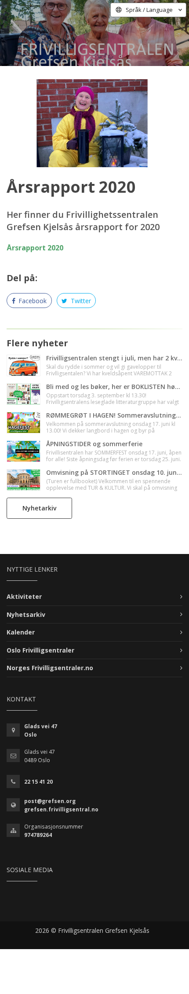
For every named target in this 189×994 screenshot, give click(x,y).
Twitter (80, 301)
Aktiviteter (24, 596)
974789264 (38, 835)
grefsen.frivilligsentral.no (61, 809)
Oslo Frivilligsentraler (40, 650)
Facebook (32, 301)
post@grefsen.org (50, 801)
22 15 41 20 (38, 781)
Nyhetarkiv (39, 508)
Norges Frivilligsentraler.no (50, 668)
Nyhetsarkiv (26, 614)
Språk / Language (149, 10)
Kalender (21, 632)
